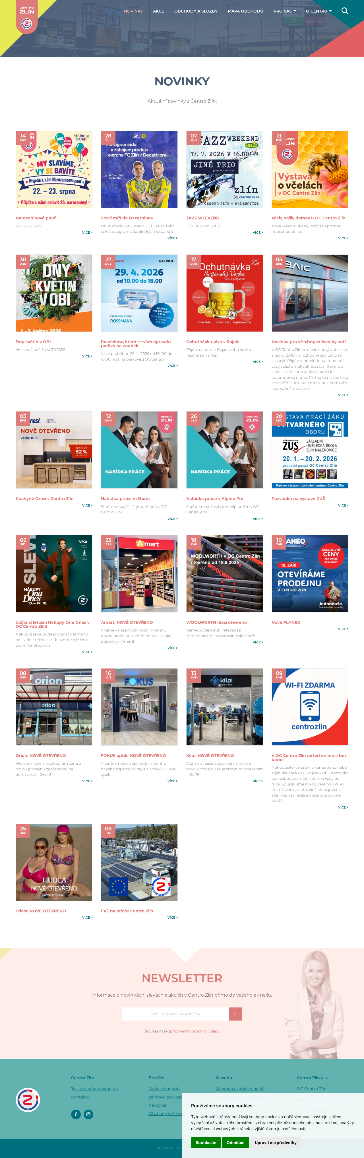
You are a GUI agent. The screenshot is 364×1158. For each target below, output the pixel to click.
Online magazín (275, 22)
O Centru (317, 11)
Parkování (275, 38)
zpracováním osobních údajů (193, 1031)
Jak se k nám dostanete (310, 24)
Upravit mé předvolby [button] (276, 1142)
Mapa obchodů (245, 11)
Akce (158, 11)
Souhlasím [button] (206, 1142)
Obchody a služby (196, 11)
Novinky (133, 11)
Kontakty (310, 34)
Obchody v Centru (167, 1114)
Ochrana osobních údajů (240, 1089)
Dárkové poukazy (275, 30)
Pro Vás (283, 11)
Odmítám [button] (236, 1142)
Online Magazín (164, 1089)
